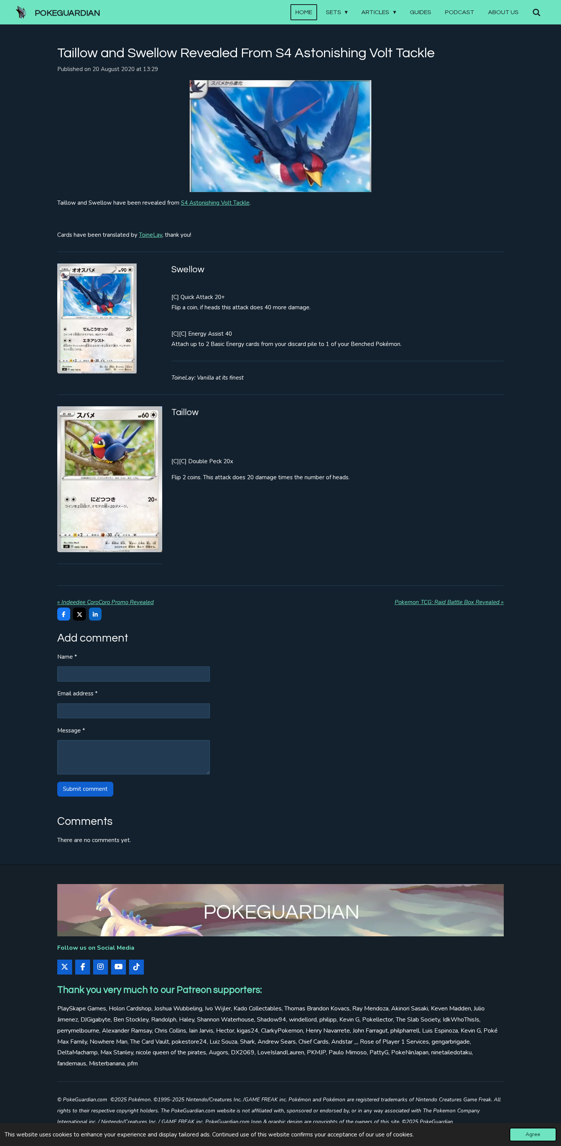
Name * (67, 657)
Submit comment (85, 789)
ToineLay (150, 235)
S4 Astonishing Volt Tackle (215, 203)
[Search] (536, 12)
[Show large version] (280, 136)
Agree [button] (533, 1134)
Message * (71, 730)
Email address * (77, 693)
